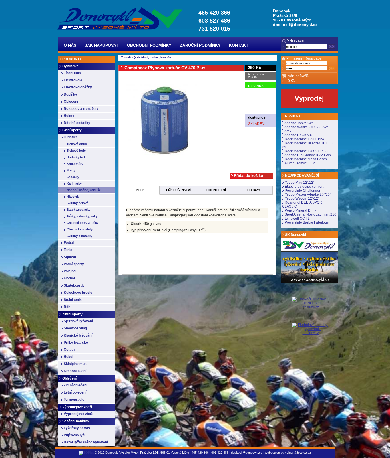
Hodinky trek (76, 157)
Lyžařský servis (77, 428)
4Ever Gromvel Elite (300, 163)
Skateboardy (74, 285)
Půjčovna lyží (74, 435)
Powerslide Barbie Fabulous (307, 222)
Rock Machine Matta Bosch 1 (307, 159)
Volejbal (70, 271)
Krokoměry (75, 163)
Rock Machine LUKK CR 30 (306, 151)
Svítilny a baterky (79, 236)
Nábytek (73, 196)
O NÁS (70, 45)
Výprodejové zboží (78, 414)
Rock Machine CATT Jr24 (304, 139)
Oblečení (71, 102)
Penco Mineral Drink (300, 210)
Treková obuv (77, 144)
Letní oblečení (75, 392)
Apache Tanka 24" (298, 123)
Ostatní (69, 350)
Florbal (69, 278)
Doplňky (70, 94)
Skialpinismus (75, 364)
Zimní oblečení (75, 385)
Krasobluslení (75, 371)
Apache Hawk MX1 (299, 135)
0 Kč (291, 81)
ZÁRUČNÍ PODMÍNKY (200, 45)
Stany (71, 170)
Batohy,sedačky (78, 209)
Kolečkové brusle (78, 293)
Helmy (69, 116)
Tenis (68, 250)
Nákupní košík (298, 76)
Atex (287, 131)
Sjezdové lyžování (78, 321)
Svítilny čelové (77, 203)
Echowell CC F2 (297, 218)
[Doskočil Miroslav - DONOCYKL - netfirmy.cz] (310, 310)
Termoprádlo (74, 400)
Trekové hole (76, 150)
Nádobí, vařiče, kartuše (84, 190)
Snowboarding (75, 328)
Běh (67, 307)
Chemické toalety (80, 229)
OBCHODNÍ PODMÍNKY (149, 45)
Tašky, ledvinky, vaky (82, 216)
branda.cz (304, 452)
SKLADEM (256, 124)
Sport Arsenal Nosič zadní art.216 (310, 214)
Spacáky (73, 177)
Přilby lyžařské (76, 342)
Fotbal (69, 243)
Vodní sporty (74, 264)
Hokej (68, 357)
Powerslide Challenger (302, 190)
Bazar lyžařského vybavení (86, 442)
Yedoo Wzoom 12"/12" (302, 198)
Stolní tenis (73, 300)
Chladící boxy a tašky (82, 222)
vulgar (289, 452)
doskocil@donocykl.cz (295, 24)
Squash (70, 257)
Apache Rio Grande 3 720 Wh (307, 155)
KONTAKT (238, 45)
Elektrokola (73, 80)
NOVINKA (256, 86)
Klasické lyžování (78, 335)
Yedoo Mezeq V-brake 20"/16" (308, 194)
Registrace (313, 58)
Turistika (71, 137)
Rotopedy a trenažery (81, 109)
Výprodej (309, 98)
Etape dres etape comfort (304, 187)
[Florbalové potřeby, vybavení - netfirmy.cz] (310, 328)
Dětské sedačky (77, 123)
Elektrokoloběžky (78, 87)
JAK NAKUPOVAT (101, 45)
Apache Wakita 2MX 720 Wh (306, 127)
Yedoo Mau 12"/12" (299, 183)
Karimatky (74, 183)
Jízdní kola (72, 73)
